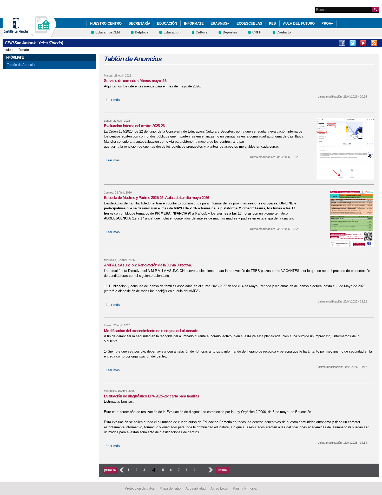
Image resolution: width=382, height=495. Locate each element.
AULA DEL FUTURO (299, 23)
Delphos (141, 32)
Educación (167, 23)
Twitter (353, 43)
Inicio (7, 50)
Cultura (201, 32)
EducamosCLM (107, 32)
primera (110, 470)
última (222, 470)
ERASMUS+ (219, 23)
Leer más (113, 100)
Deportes (230, 32)
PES (272, 23)
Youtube (363, 43)
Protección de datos (140, 488)
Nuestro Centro (106, 23)
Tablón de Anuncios (21, 65)
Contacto (283, 32)
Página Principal (245, 488)
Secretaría (139, 23)
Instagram (374, 43)
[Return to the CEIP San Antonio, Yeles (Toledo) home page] (43, 35)
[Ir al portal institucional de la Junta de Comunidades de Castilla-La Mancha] (22, 35)
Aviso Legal (219, 488)
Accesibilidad (196, 488)
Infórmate (194, 23)
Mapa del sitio (170, 488)
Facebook (342, 43)
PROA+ (327, 23)
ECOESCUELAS (249, 23)
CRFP (256, 32)
